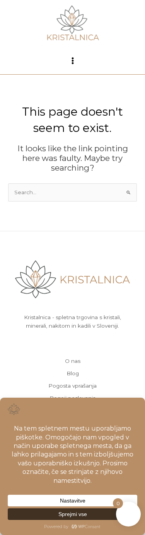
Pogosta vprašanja (72, 386)
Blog (73, 373)
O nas (72, 361)
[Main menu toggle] (72, 60)
